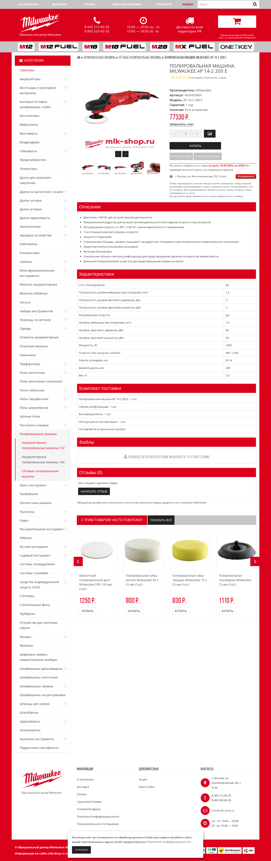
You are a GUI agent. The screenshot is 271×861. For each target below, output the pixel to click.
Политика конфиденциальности (98, 816)
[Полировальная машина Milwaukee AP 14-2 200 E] (88, 167)
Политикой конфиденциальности (169, 842)
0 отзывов (196, 78)
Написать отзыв (215, 78)
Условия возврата (88, 809)
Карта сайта (147, 787)
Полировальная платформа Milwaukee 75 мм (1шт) (235, 580)
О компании (28, 4)
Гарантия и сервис (126, 4)
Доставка (59, 4)
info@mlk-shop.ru (223, 810)
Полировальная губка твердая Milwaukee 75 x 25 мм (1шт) (189, 580)
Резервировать (246, 176)
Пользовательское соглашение (98, 824)
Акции (188, 4)
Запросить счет (182, 124)
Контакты (164, 4)
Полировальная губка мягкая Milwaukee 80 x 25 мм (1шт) (142, 580)
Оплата (89, 4)
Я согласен (81, 849)
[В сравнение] (210, 134)
